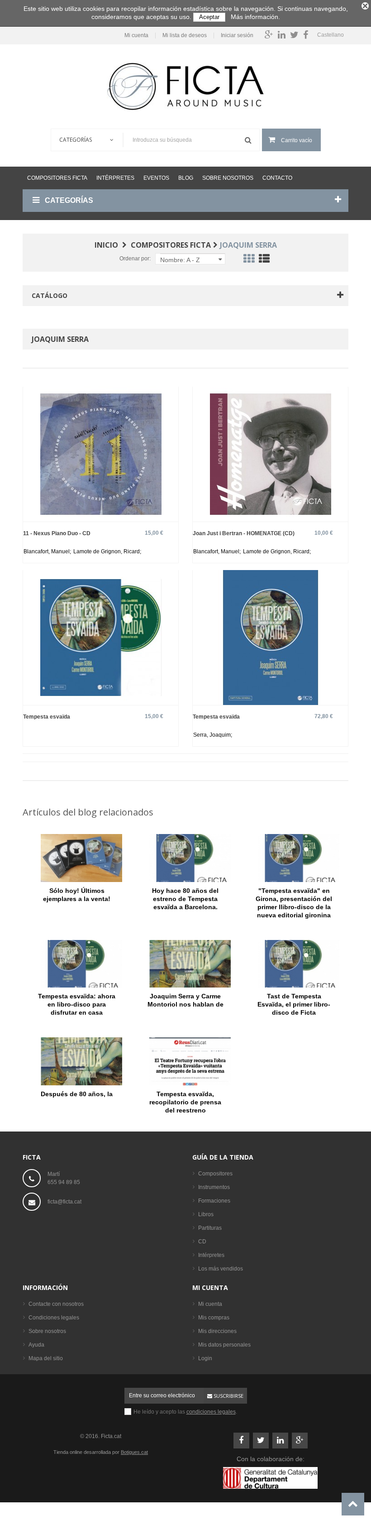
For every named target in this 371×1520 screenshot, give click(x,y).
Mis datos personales (224, 1345)
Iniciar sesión (237, 35)
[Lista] (264, 260)
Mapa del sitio (46, 1358)
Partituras (210, 1228)
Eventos (156, 178)
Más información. (255, 16)
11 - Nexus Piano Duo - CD (56, 533)
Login (205, 1358)
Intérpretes (115, 178)
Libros (206, 1214)
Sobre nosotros (227, 178)
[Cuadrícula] (248, 260)
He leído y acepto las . (185, 1412)
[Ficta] (185, 86)
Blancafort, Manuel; (48, 551)
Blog (185, 178)
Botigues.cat (134, 1452)
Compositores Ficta (57, 178)
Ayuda (36, 1345)
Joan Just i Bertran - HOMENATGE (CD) (244, 533)
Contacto (277, 178)
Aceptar (209, 17)
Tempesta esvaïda (46, 716)
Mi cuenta (136, 35)
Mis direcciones (217, 1331)
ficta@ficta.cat (64, 1202)
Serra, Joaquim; (212, 735)
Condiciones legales (54, 1317)
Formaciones (214, 1201)
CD (202, 1241)
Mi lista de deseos (184, 35)
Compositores (215, 1173)
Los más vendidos (220, 1269)
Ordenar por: (135, 258)
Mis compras (213, 1317)
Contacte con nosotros (56, 1304)
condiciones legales (211, 1412)
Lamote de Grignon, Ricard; (107, 551)
